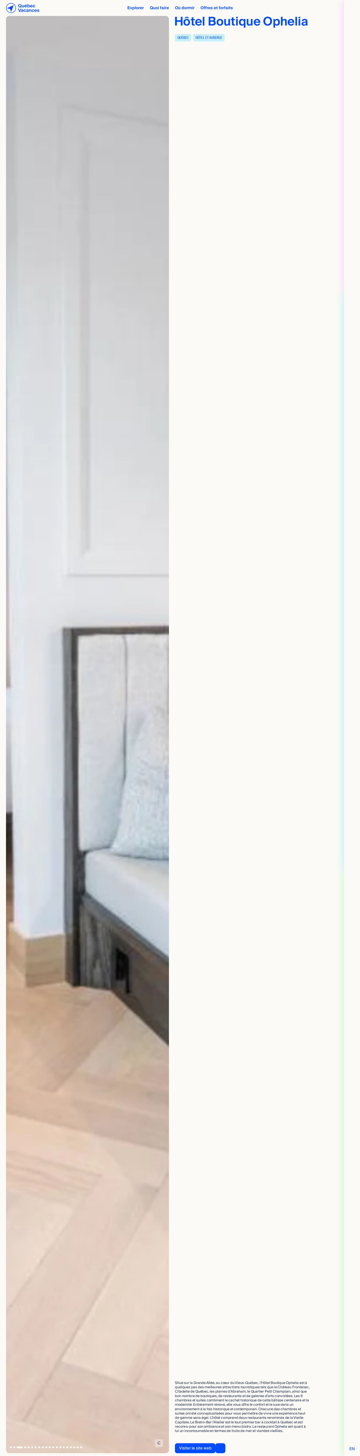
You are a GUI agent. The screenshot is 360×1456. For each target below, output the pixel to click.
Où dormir (184, 8)
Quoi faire (159, 8)
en (352, 1449)
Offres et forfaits (216, 8)
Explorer (135, 8)
